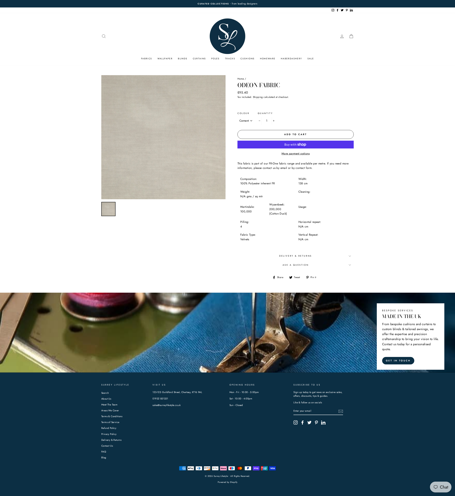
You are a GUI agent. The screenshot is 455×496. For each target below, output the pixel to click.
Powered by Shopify (227, 482)
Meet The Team (109, 404)
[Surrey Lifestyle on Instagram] (295, 422)
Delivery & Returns (295, 256)
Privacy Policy (109, 434)
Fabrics (146, 58)
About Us (106, 398)
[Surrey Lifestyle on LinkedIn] (323, 422)
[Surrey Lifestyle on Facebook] (302, 422)
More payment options (296, 153)
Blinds (182, 58)
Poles (215, 58)
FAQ (103, 451)
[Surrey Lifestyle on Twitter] (309, 422)
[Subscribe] (340, 411)
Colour (243, 113)
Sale (310, 58)
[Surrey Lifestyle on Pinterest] (316, 422)
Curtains (199, 58)
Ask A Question (296, 265)
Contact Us (107, 446)
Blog (103, 457)
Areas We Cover (110, 410)
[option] (227, 4)
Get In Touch (398, 360)
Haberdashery (291, 58)
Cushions (247, 58)
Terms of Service (110, 422)
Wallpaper (165, 58)
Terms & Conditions (111, 416)
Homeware (267, 58)
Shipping (258, 97)
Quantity (265, 113)
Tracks (230, 58)
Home (240, 78)
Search (105, 393)
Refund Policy (108, 428)
